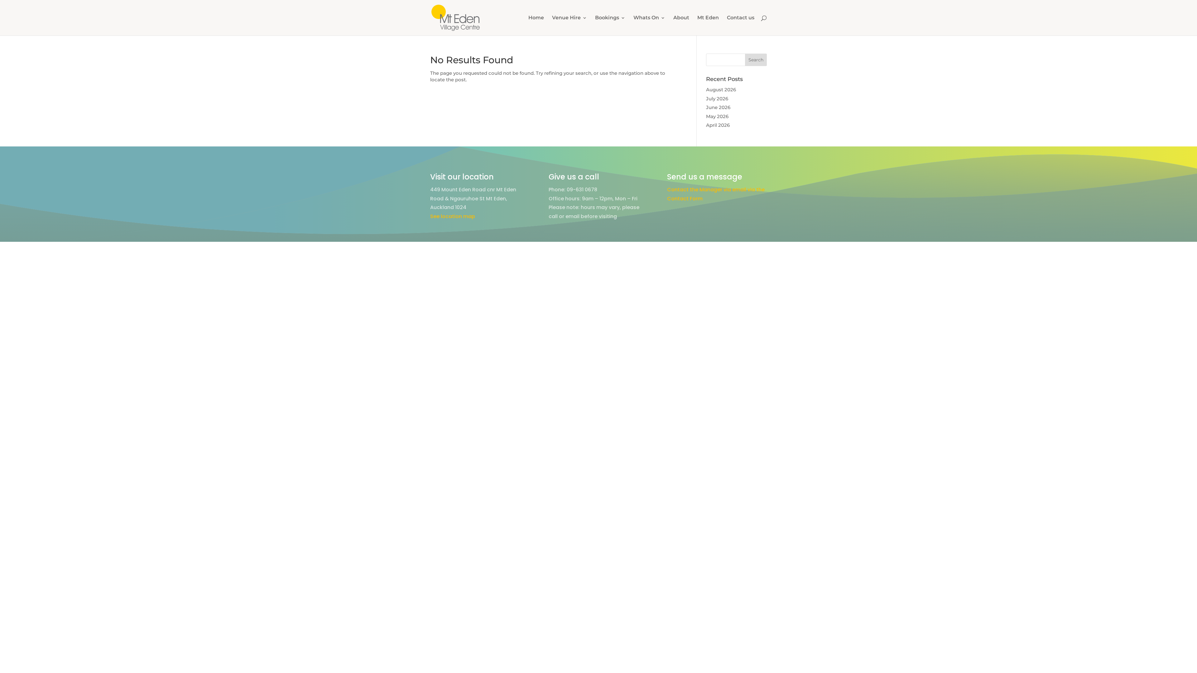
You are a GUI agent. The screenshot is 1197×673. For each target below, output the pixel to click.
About (681, 18)
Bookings (607, 18)
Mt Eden (708, 18)
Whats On (646, 18)
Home (536, 18)
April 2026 (718, 125)
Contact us (740, 18)
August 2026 (721, 90)
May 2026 (717, 116)
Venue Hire (566, 18)
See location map (452, 216)
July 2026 (717, 99)
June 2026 (718, 107)
